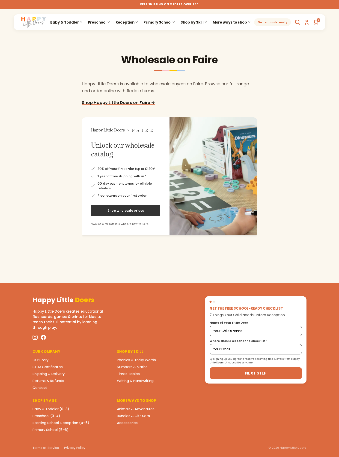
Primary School (157, 22)
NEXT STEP (256, 373)
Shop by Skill (192, 22)
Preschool (97, 22)
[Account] (306, 22)
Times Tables (128, 373)
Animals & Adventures (136, 408)
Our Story (40, 359)
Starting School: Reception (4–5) (61, 422)
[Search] (297, 22)
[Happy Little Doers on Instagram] (35, 337)
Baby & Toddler (64, 22)
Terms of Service (46, 448)
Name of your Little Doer (229, 323)
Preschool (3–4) (46, 415)
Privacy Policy (74, 448)
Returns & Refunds (48, 380)
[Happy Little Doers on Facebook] (43, 337)
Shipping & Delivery (49, 373)
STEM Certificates (48, 366)
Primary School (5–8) (50, 429)
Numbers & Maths (132, 366)
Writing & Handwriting (135, 380)
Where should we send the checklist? (238, 341)
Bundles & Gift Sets (133, 415)
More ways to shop (230, 22)
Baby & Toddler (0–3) (51, 408)
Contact (40, 387)
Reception (125, 22)
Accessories (127, 422)
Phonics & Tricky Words (136, 359)
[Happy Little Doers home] (33, 22)
